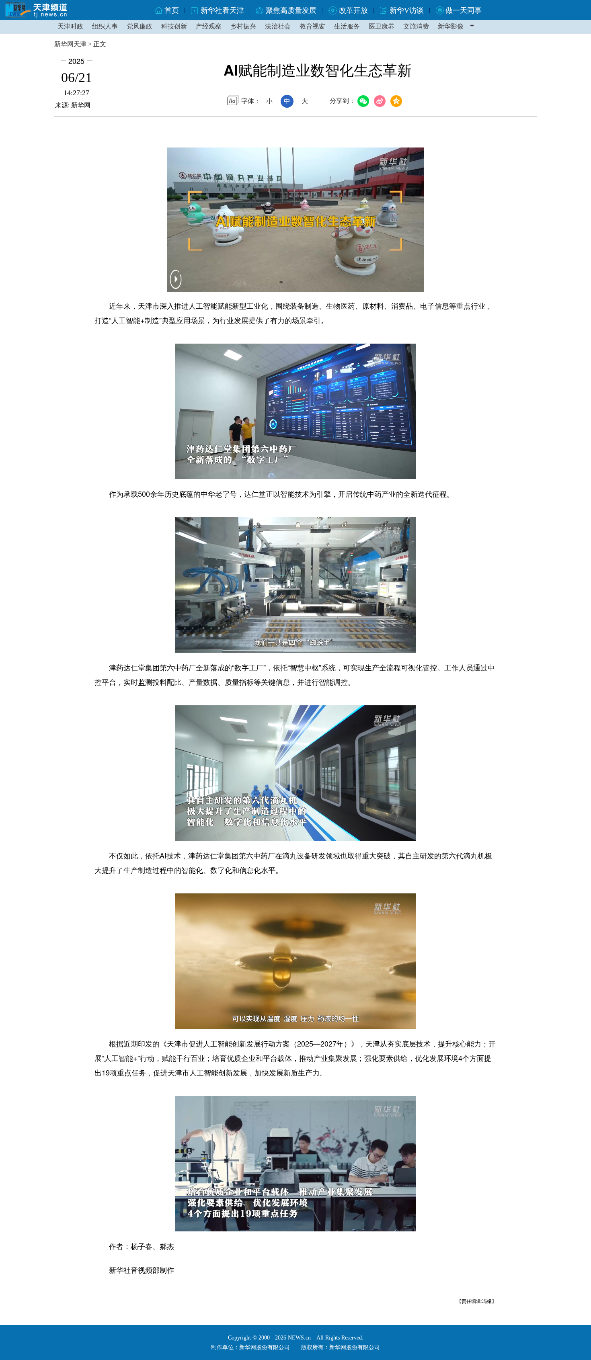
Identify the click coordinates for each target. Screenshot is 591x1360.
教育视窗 (312, 26)
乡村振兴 (243, 26)
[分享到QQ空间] (397, 101)
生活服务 (347, 26)
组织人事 (105, 26)
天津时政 (70, 26)
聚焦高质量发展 (291, 10)
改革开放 (353, 10)
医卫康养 (381, 26)
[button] (176, 284)
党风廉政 (139, 26)
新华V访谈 (407, 10)
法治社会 (278, 26)
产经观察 (209, 26)
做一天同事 (463, 10)
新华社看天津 (222, 10)
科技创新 (174, 26)
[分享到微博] (381, 101)
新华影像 (451, 26)
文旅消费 (416, 26)
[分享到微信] (364, 101)
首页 (171, 10)
